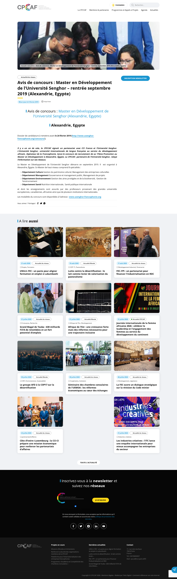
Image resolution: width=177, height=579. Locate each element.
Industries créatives (124, 437)
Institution (82, 381)
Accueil (23, 66)
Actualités (154, 10)
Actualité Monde (89, 263)
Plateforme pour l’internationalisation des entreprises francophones (66, 558)
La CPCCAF (82, 10)
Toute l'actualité (88, 462)
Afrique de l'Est (75, 323)
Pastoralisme (80, 267)
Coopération (74, 381)
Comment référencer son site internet (146, 575)
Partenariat (140, 267)
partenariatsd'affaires (29, 437)
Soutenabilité (41, 381)
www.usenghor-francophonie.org (85, 196)
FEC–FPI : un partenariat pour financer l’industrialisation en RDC (102, 560)
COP (23, 381)
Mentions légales (108, 575)
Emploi (24, 267)
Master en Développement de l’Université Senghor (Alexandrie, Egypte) (71, 113)
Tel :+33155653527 (133, 556)
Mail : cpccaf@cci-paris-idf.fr (136, 559)
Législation (133, 381)
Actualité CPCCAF (139, 319)
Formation (30, 267)
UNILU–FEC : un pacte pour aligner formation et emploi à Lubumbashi (105, 550)
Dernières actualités (97, 545)
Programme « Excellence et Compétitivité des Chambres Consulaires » (67, 563)
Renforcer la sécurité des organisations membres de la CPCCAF (65, 553)
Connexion (119, 5)
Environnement (31, 381)
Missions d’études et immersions (63, 549)
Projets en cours (58, 545)
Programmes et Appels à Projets (125, 10)
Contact (130, 545)
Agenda (144, 10)
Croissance (25, 323)
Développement (86, 323)
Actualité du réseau (28, 77)
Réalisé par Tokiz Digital (123, 575)
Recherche (33, 323)
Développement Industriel (127, 267)
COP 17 (72, 267)
